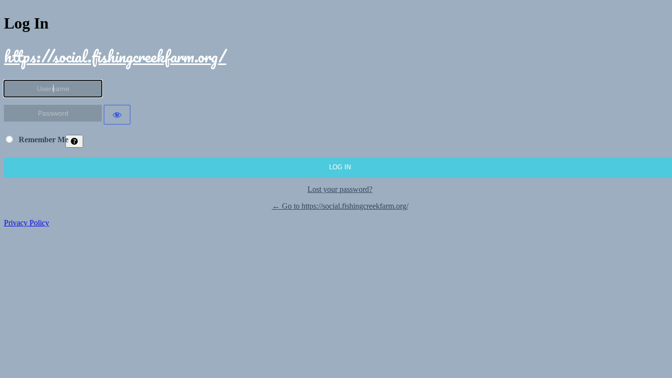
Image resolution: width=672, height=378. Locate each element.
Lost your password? (339, 189)
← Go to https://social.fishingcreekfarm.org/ (340, 206)
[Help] (74, 141)
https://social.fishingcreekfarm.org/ (115, 56)
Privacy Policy (26, 223)
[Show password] (117, 115)
